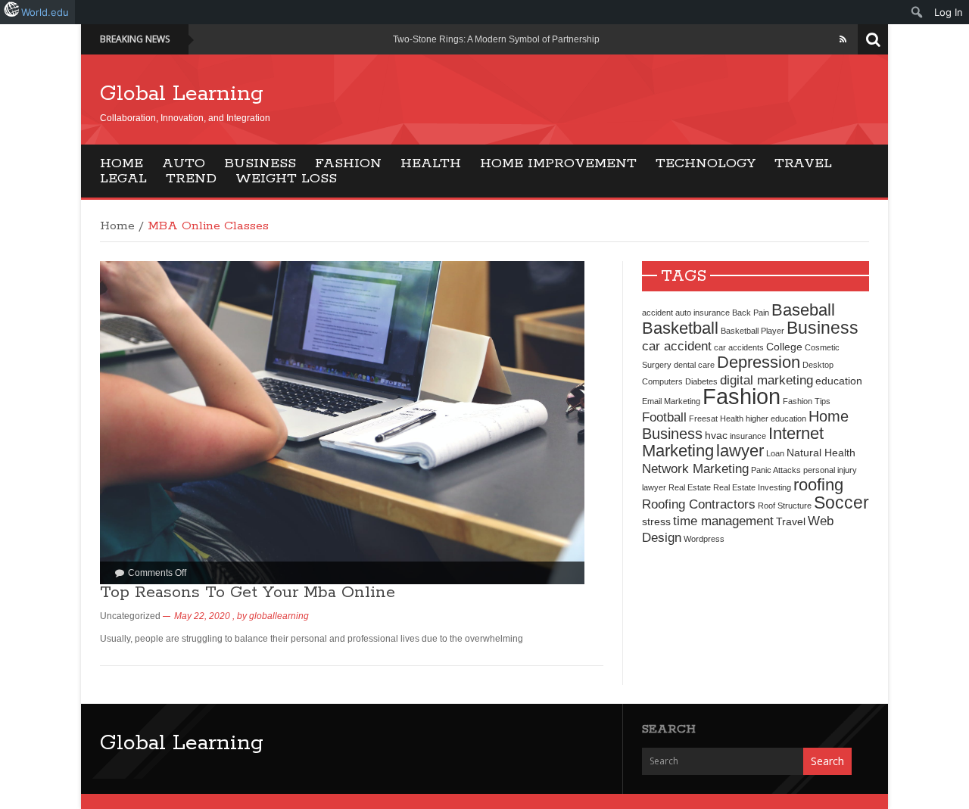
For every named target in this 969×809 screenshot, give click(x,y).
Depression (758, 362)
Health (430, 163)
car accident (677, 345)
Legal (123, 178)
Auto (183, 163)
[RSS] (843, 39)
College (784, 347)
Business (260, 163)
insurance (748, 435)
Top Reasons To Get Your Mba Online (247, 592)
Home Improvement (558, 163)
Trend (191, 178)
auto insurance (702, 312)
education (838, 381)
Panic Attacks (776, 470)
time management (723, 520)
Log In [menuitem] (948, 12)
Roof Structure (785, 505)
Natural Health (821, 453)
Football (664, 417)
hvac (716, 435)
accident (657, 312)
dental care (694, 364)
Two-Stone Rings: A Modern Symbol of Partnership (496, 39)
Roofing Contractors (699, 504)
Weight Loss (286, 178)
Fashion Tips (806, 401)
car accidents (739, 347)
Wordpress (704, 538)
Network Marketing (695, 468)
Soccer (841, 502)
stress (656, 521)
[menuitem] (917, 12)
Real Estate (689, 487)
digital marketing (766, 379)
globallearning (279, 616)
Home (121, 163)
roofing (818, 484)
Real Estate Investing (752, 487)
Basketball (680, 328)
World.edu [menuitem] (45, 12)
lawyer (740, 450)
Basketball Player (752, 330)
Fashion (348, 163)
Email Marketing (671, 401)
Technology (706, 163)
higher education (776, 418)
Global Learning (181, 93)
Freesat (703, 418)
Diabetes (701, 381)
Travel (803, 163)
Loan (775, 453)
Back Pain (750, 312)
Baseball (803, 309)
